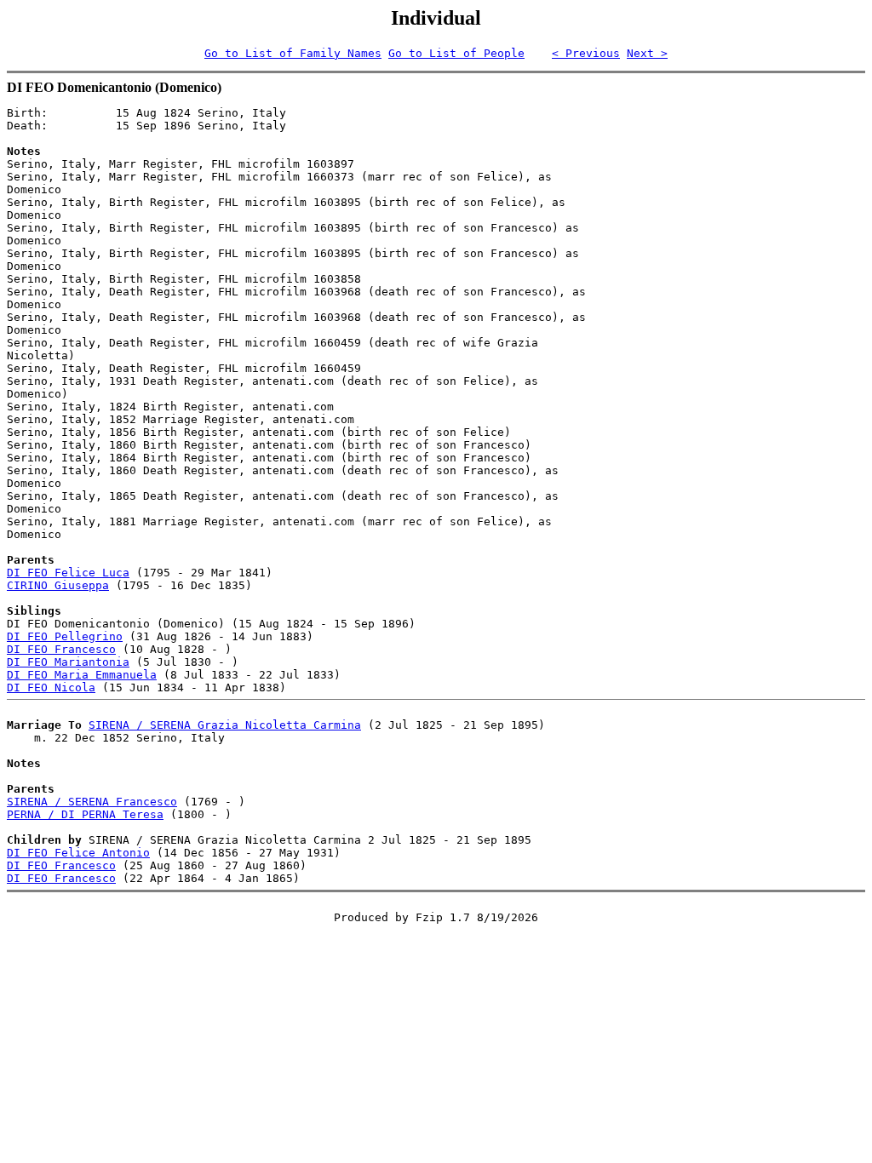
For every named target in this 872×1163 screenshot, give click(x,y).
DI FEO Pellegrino (65, 636)
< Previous (586, 53)
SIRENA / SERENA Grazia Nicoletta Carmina (225, 725)
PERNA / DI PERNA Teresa (85, 814)
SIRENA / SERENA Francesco (92, 801)
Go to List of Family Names (293, 53)
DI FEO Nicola (51, 687)
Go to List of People (456, 53)
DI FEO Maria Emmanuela (82, 674)
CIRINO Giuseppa (58, 585)
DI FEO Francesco (61, 649)
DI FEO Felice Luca (68, 572)
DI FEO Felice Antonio (78, 852)
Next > (647, 53)
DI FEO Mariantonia (68, 662)
